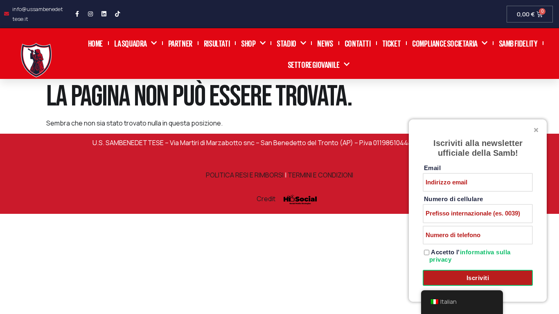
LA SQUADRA (130, 42)
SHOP (248, 42)
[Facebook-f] (77, 14)
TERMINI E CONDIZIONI (320, 174)
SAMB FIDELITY (518, 42)
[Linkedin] (104, 14)
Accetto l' (470, 256)
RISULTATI (217, 42)
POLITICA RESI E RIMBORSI (245, 174)
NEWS (325, 42)
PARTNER (180, 42)
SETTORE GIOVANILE (314, 64)
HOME (95, 42)
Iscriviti (478, 277)
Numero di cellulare (453, 198)
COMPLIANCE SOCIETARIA (445, 42)
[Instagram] (90, 14)
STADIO (286, 42)
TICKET (391, 42)
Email (432, 167)
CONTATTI (358, 42)
